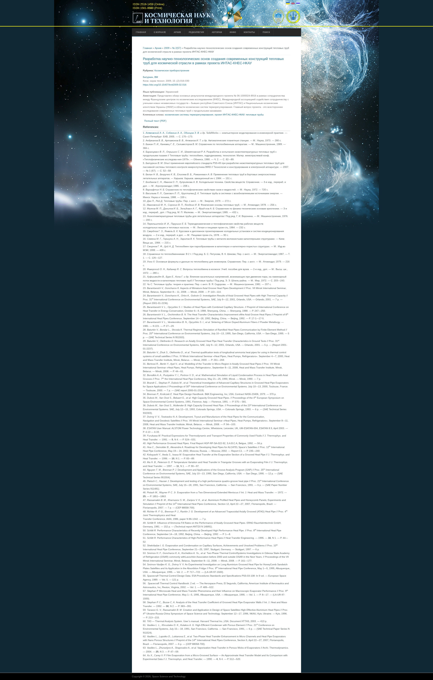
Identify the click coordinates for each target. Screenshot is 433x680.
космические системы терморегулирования (189, 114)
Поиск (266, 32)
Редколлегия (196, 32)
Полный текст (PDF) (155, 120)
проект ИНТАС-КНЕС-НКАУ (229, 114)
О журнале (160, 32)
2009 (166, 48)
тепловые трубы (255, 114)
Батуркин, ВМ (150, 77)
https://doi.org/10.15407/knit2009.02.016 (164, 84)
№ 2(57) (176, 48)
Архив (177, 32)
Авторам (217, 32)
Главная (141, 32)
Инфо (233, 32)
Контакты (249, 32)
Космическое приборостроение (171, 70)
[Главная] (174, 23)
